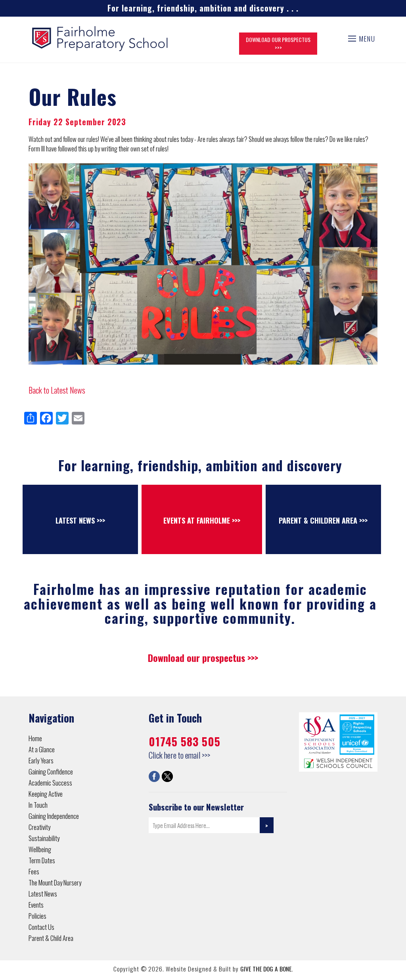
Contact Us (41, 927)
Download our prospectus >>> (203, 658)
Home (35, 738)
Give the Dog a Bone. (266, 968)
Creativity (39, 827)
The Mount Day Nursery (55, 882)
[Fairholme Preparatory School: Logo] (100, 37)
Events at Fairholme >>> (201, 520)
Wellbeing (40, 849)
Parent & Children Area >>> (323, 520)
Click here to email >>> (179, 755)
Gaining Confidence (51, 771)
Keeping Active (46, 794)
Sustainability (44, 838)
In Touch (38, 805)
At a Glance (42, 749)
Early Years (41, 760)
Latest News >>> (80, 520)
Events (36, 905)
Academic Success (50, 783)
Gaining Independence (54, 816)
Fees (34, 871)
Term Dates (42, 860)
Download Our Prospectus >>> (278, 43)
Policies (37, 916)
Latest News (43, 894)
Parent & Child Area (51, 938)
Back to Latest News (57, 390)
